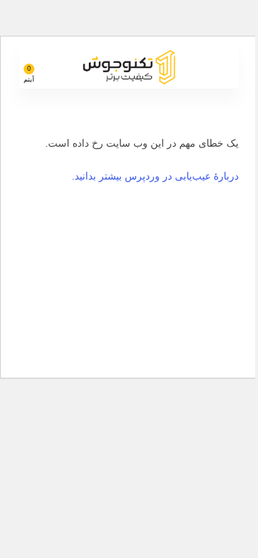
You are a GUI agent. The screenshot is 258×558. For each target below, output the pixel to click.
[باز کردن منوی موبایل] (222, 67)
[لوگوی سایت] (129, 66)
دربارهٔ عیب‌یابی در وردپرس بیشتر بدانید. (155, 176)
